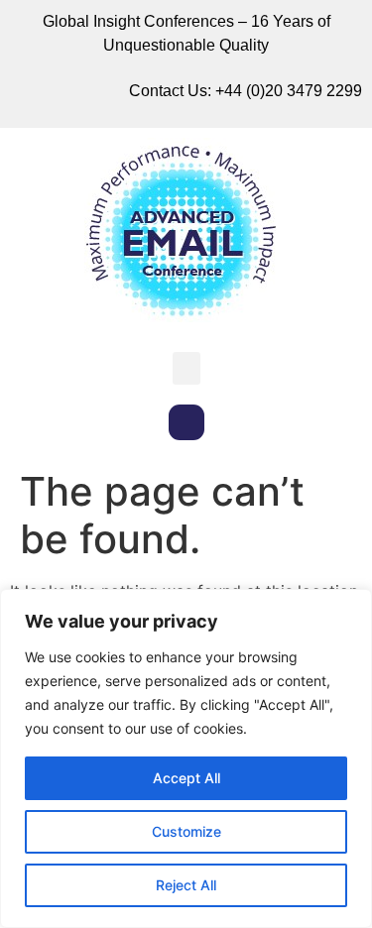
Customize (186, 831)
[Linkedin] (186, 422)
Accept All (186, 777)
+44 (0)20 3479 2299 (288, 90)
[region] (186, 758)
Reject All (186, 884)
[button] (186, 368)
